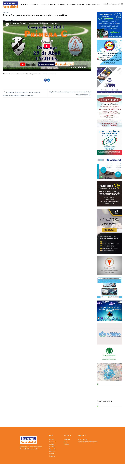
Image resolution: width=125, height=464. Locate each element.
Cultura (43, 4)
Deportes (80, 4)
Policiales (71, 4)
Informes (95, 4)
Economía (61, 4)
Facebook (67, 439)
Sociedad (51, 4)
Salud (88, 4)
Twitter (66, 442)
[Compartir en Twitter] (48, 80)
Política (24, 4)
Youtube (66, 444)
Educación (34, 4)
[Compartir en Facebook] (45, 80)
